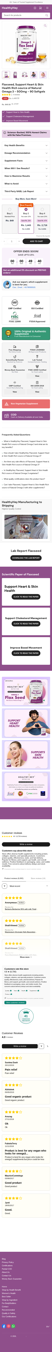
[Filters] (4, 886)
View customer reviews (15, 1003)
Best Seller (6, 1296)
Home (4, 1287)
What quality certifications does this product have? (24, 479)
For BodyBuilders (9, 1303)
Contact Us (6, 1275)
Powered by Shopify (34, 1336)
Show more (25, 957)
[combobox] (26, 15)
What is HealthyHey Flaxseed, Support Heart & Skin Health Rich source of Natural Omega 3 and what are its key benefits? (25, 444)
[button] (7, 94)
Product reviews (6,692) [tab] (13, 878)
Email (20, 287)
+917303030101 (29, 287)
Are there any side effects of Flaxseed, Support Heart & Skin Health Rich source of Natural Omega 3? (25, 463)
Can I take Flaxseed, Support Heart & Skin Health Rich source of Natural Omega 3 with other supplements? (25, 486)
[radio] (10, 219)
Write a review (26, 844)
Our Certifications (9, 1316)
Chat (14, 287)
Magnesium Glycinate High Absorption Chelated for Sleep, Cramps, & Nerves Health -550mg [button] (20, 932)
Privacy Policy (8, 1262)
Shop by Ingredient (9, 1300)
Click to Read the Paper (26, 597)
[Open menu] (47, 8)
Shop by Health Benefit (11, 1290)
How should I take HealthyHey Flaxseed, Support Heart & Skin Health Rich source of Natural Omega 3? (25, 454)
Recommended (8, 1310)
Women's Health (9, 1293)
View (37, 376)
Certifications (7, 1265)
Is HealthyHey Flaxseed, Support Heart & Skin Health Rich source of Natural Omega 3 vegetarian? (25, 471)
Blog (4, 1259)
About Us (6, 1272)
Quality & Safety (8, 1313)
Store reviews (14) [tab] (38, 878)
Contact (5, 1307)
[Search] (47, 15)
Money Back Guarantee (12, 1279)
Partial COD (7, 1269)
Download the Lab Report (26, 558)
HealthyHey (21, 1336)
